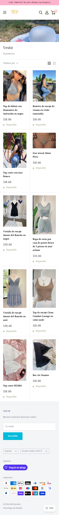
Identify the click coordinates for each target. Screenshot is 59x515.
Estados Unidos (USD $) (32, 451)
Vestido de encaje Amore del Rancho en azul (14, 316)
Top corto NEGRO (12, 386)
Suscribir (13, 436)
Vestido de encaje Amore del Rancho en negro (14, 235)
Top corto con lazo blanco (12, 174)
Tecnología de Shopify (12, 508)
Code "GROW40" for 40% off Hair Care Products (30, 2)
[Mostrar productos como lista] (54, 63)
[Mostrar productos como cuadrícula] (49, 63)
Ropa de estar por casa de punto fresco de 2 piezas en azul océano (43, 244)
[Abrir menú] (4, 12)
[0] (53, 12)
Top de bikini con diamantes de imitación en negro (13, 110)
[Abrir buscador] (40, 12)
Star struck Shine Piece (42, 155)
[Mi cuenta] (46, 12)
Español (8, 451)
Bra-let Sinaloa (41, 375)
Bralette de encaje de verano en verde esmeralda (43, 110)
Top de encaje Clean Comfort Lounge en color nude (43, 316)
